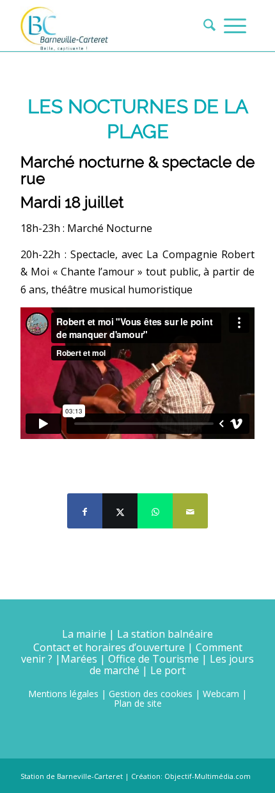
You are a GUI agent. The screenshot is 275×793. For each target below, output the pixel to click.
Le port (167, 670)
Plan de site (138, 703)
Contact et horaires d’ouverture (109, 647)
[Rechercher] (205, 25)
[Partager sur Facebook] (84, 510)
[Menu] (235, 25)
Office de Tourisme (153, 659)
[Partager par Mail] (190, 510)
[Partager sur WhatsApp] (155, 510)
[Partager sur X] (120, 510)
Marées (79, 659)
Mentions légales (63, 694)
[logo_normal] (113, 25)
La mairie (84, 634)
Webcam (221, 694)
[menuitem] (205, 25)
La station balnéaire (165, 634)
